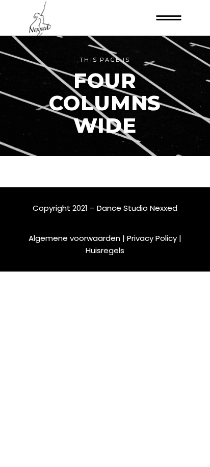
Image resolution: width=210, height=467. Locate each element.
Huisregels (105, 250)
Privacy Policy (152, 238)
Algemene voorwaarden (74, 238)
